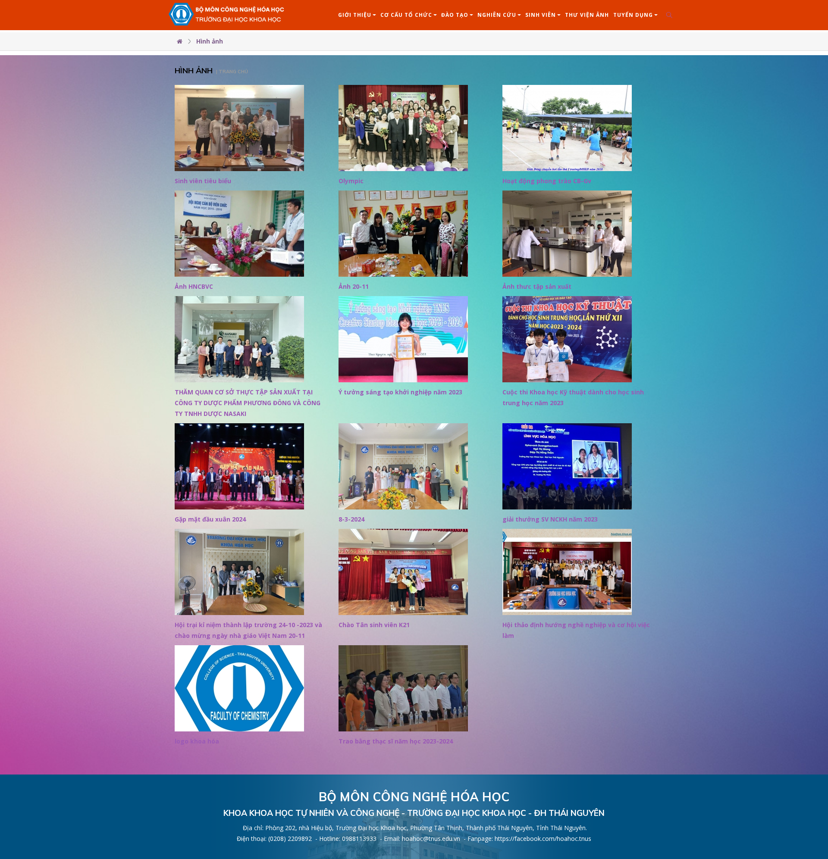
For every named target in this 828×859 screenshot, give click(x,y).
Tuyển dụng (633, 15)
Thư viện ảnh (587, 15)
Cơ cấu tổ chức (406, 15)
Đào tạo (454, 15)
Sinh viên (540, 15)
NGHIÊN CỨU (496, 15)
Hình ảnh (209, 41)
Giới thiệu (354, 15)
